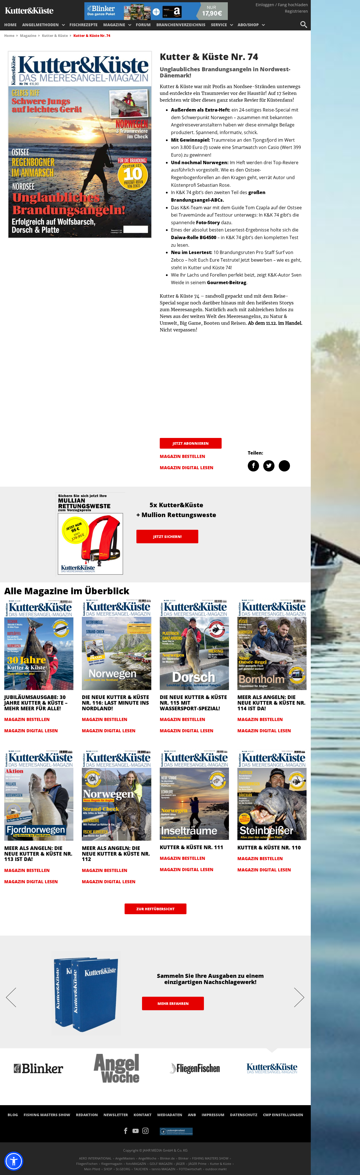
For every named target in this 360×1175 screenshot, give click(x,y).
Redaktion (87, 1114)
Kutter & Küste (55, 35)
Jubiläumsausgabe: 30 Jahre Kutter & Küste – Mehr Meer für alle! (36, 703)
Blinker (183, 1158)
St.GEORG (123, 1169)
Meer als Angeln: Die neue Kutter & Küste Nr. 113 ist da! (38, 854)
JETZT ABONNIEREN (191, 443)
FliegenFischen (87, 1163)
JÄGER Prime (197, 1163)
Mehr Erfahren (173, 1003)
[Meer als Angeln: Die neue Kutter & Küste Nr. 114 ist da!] (272, 644)
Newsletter (116, 1114)
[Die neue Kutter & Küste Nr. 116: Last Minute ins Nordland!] (116, 644)
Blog (13, 1114)
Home (10, 24)
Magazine (114, 24)
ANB (192, 1114)
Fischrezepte (83, 24)
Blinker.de (167, 1158)
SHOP (108, 1169)
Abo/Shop (248, 24)
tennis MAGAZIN (163, 1169)
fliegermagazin (111, 1163)
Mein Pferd (92, 1169)
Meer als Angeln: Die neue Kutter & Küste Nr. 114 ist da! (271, 703)
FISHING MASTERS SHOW (47, 1114)
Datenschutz (243, 1114)
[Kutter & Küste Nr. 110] (272, 794)
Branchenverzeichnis (180, 24)
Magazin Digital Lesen (186, 467)
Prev (11, 997)
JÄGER (180, 1163)
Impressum (213, 1114)
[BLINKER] (29, 10)
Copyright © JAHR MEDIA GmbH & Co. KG (155, 1150)
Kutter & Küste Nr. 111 (191, 847)
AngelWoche (147, 1158)
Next (299, 997)
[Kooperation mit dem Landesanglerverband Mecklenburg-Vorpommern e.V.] (176, 1131)
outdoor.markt (216, 1169)
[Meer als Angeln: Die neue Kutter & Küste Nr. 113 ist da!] (38, 795)
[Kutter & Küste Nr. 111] (194, 794)
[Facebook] (127, 1130)
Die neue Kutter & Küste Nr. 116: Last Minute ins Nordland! (115, 703)
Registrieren (296, 11)
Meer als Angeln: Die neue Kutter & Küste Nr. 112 (116, 854)
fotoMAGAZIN (136, 1163)
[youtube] (137, 1130)
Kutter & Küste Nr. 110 (269, 847)
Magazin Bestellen (182, 456)
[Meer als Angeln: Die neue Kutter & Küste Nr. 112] (116, 795)
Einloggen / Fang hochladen (282, 4)
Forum (143, 24)
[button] (14, 1161)
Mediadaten (169, 1114)
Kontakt (143, 1114)
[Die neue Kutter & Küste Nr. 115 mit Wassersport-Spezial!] (194, 644)
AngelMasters (125, 1158)
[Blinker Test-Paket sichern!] (156, 11)
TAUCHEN (141, 1169)
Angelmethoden (40, 24)
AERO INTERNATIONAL (95, 1158)
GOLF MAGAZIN (161, 1163)
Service (219, 24)
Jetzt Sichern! (167, 536)
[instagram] (146, 1130)
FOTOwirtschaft (190, 1169)
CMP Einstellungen (283, 1114)
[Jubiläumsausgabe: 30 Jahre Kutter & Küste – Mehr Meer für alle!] (38, 644)
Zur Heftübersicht (155, 908)
